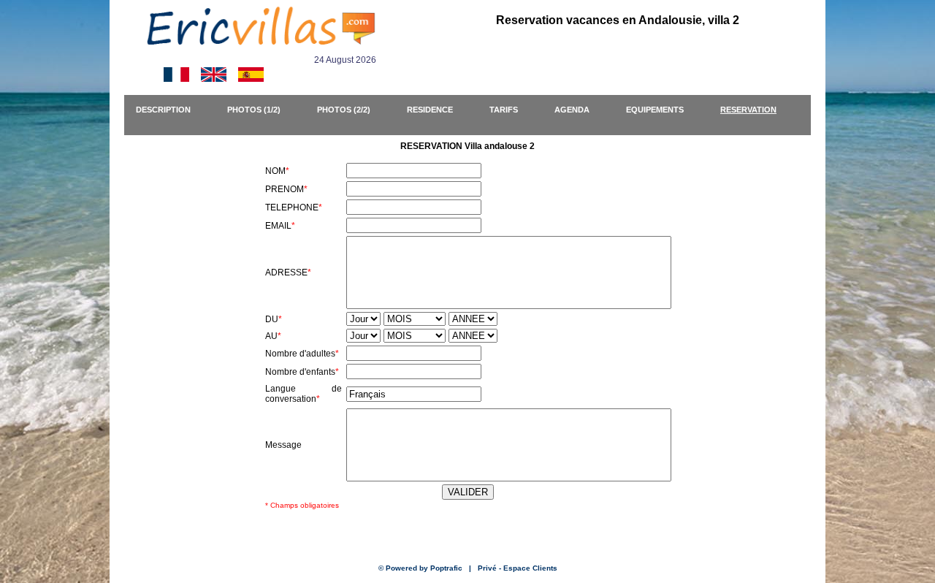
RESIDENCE (436, 109)
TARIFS (510, 109)
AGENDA (578, 109)
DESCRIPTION (170, 109)
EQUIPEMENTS (661, 109)
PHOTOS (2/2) (350, 109)
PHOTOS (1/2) (260, 109)
